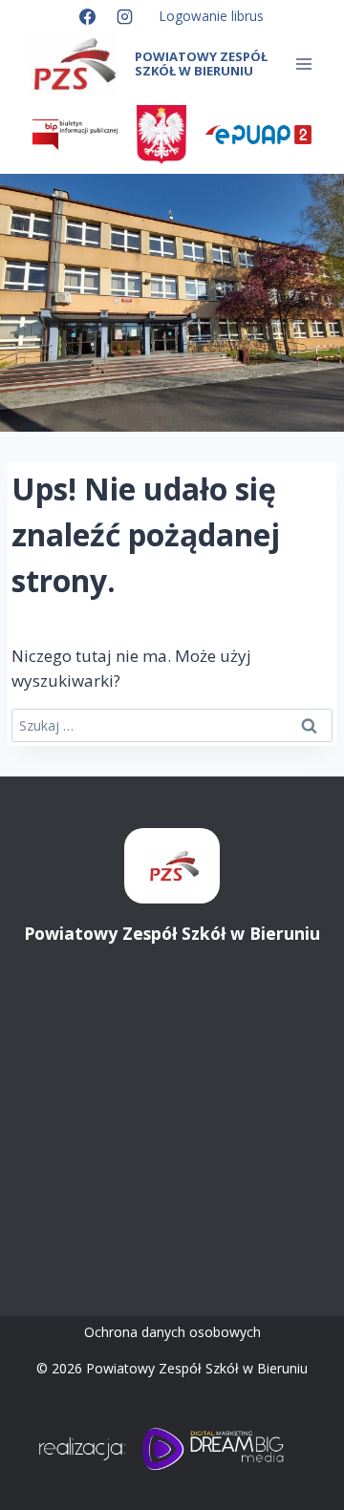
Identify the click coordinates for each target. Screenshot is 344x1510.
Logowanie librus (212, 16)
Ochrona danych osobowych (172, 1332)
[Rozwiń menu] (303, 64)
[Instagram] (125, 16)
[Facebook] (87, 16)
